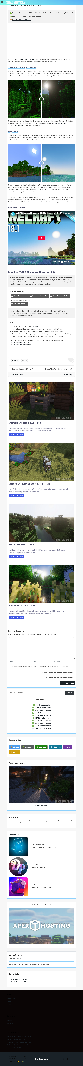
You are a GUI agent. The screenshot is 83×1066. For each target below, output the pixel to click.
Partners (9, 1001)
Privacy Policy (11, 998)
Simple (24, 360)
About (9, 1005)
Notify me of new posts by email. (62, 678)
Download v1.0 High (61, 296)
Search (69, 692)
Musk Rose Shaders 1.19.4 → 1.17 (17, 1045)
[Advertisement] (41, 41)
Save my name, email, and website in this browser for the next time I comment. (40, 666)
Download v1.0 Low (40, 296)
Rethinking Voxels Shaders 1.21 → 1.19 (19, 1042)
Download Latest (20, 296)
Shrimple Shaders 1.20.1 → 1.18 (25, 423)
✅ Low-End (41, 747)
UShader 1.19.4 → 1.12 (14, 1048)
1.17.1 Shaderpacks (43, 718)
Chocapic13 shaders (28, 59)
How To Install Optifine (21, 342)
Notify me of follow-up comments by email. (58, 673)
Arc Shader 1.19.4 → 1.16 (21, 544)
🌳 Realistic (28, 747)
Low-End (15, 360)
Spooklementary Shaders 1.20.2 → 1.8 (19, 1036)
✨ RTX (68, 747)
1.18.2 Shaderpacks (43, 715)
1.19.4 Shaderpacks (43, 713)
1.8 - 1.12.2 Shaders (42, 728)
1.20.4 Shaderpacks (42, 708)
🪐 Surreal (15, 752)
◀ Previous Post (17, 375)
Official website (20, 304)
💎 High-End (55, 747)
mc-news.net (17, 958)
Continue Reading (16, 434)
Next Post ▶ (68, 375)
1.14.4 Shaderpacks (43, 726)
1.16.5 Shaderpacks (43, 721)
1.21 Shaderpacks (42, 705)
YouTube (9, 1020)
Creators (14, 834)
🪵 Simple (15, 747)
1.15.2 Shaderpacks (43, 723)
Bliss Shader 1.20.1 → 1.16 (22, 605)
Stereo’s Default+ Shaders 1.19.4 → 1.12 (29, 484)
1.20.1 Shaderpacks (43, 710)
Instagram (10, 1023)
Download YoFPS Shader (21, 20)
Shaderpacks (41, 1059)
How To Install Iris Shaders (22, 345)
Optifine (35, 327)
